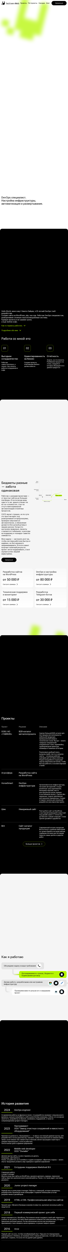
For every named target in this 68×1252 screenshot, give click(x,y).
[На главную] (10, 3)
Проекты (23, 3)
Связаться (59, 3)
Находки (42, 3)
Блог (48, 3)
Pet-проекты (32, 3)
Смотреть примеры (9, 584)
